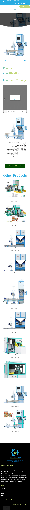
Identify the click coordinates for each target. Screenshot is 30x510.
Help (2, 495)
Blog (2, 493)
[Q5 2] (15, 262)
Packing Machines (15, 201)
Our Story (4, 491)
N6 (15, 248)
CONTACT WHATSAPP (15, 165)
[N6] (15, 238)
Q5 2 (15, 273)
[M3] (15, 345)
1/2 (5, 111)
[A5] (15, 394)
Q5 (15, 306)
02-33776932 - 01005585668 (12, 1)
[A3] (15, 419)
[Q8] (15, 213)
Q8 (15, 223)
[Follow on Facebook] (16, 3)
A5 (15, 404)
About (3, 488)
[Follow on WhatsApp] (27, 3)
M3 (15, 355)
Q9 (15, 199)
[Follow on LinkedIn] (21, 3)
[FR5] (15, 369)
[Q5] (15, 291)
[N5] (15, 320)
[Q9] (15, 188)
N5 (15, 330)
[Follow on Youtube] (24, 3)
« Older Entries (6, 436)
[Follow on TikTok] (18, 3)
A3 (15, 429)
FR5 (15, 380)
